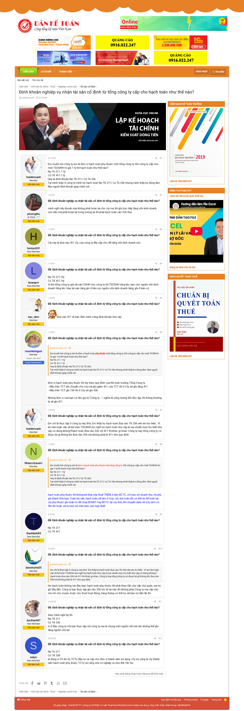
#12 (160, 638)
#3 (161, 229)
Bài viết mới (23, 80)
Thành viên (65, 71)
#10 (160, 548)
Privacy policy (191, 699)
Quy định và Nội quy (171, 699)
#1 (161, 158)
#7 (161, 410)
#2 (161, 195)
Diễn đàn (28, 71)
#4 (161, 263)
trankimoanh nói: (58, 348)
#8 (161, 444)
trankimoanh (28, 97)
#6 (161, 332)
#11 (160, 601)
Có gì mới (46, 71)
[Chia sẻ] (156, 158)
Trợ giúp (204, 699)
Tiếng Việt (25, 699)
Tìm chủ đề (37, 80)
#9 (161, 514)
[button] (54, 72)
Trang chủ (216, 699)
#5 (161, 298)
